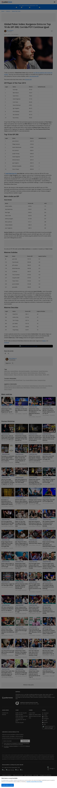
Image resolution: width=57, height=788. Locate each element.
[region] (28, 782)
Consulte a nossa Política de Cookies (34, 781)
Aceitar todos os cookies (7, 785)
